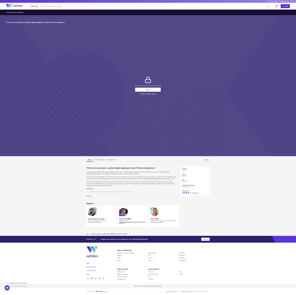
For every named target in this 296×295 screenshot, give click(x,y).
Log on (88, 274)
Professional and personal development (125, 252)
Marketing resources (273, 1)
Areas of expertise (91, 267)
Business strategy (152, 252)
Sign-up (277, 6)
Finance (119, 257)
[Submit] (267, 6)
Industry (119, 260)
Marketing (119, 255)
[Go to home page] (15, 6)
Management (182, 252)
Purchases (150, 257)
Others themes (182, 260)
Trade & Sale (182, 257)
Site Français (159, 286)
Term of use (140, 286)
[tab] (89, 160)
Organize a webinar (284, 1)
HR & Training (182, 255)
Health (149, 260)
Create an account (91, 270)
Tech (149, 255)
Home (87, 234)
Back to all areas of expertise (15, 12)
